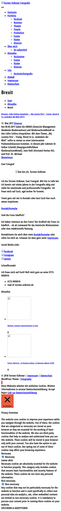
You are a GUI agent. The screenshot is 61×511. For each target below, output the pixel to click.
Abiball (11, 77)
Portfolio (12, 15)
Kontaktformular (9, 208)
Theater (17, 26)
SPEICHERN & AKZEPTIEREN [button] (14, 508)
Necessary (10, 457)
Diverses (18, 43)
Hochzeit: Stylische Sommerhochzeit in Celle (23, 326)
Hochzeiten (19, 56)
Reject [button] (4, 392)
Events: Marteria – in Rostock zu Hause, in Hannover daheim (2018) (31, 363)
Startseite (12, 12)
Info (10, 70)
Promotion (19, 32)
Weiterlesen (7, 157)
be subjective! (20, 49)
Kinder (17, 39)
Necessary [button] (6, 453)
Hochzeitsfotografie (23, 73)
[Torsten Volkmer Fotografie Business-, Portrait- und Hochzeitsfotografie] (30, 3)
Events (17, 36)
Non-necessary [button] (8, 480)
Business (18, 22)
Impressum (13, 80)
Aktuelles (12, 53)
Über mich (12, 46)
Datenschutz (13, 84)
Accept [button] (51, 389)
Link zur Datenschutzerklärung (22, 392)
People (17, 29)
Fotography (25, 379)
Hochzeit (18, 19)
